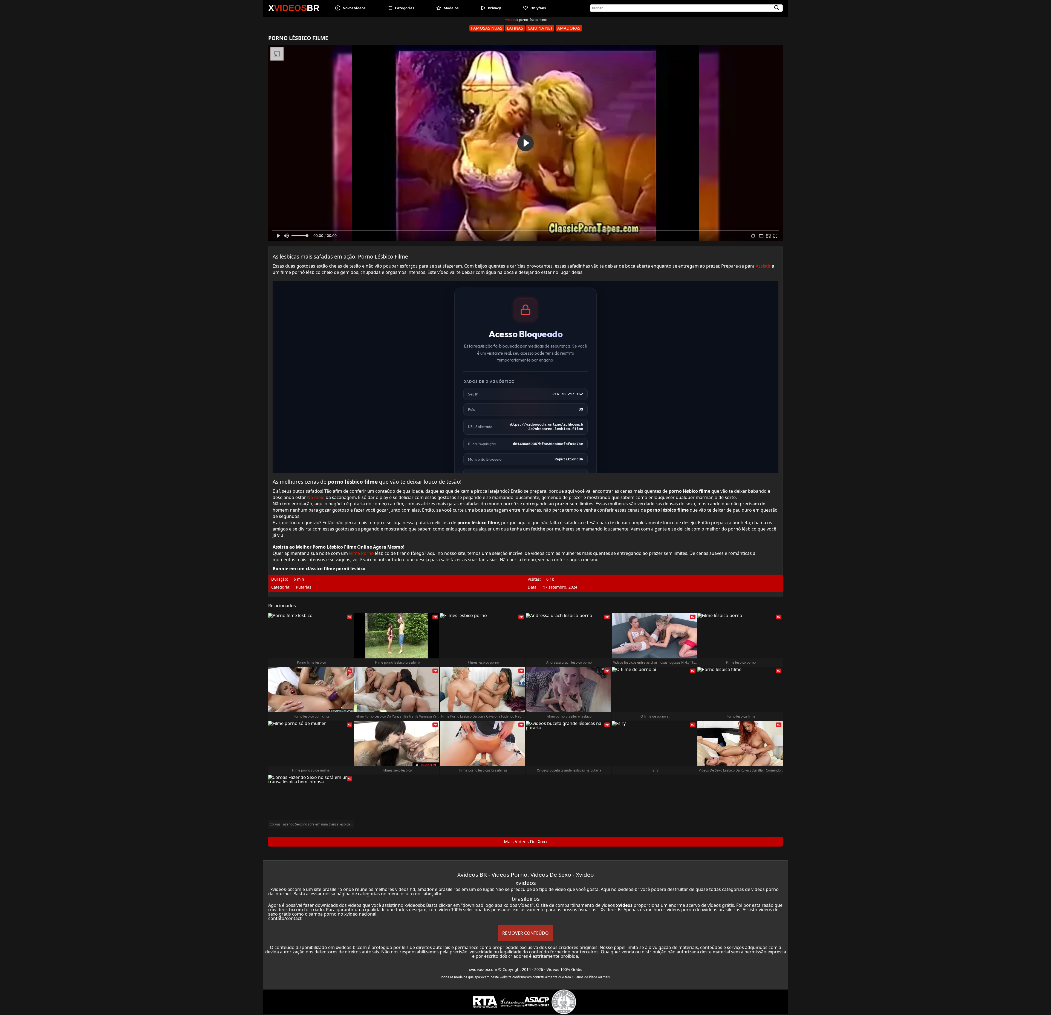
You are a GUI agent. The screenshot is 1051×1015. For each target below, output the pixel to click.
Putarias (303, 587)
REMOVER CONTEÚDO (525, 933)
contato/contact (285, 918)
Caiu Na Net (540, 28)
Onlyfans (538, 7)
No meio (316, 497)
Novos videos (354, 7)
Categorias (404, 7)
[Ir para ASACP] (536, 1002)
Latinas (515, 28)
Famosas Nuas (486, 28)
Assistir (763, 266)
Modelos (451, 7)
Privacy (494, 7)
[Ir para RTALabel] (485, 1002)
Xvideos (510, 20)
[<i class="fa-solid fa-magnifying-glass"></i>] (777, 8)
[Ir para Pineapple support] (564, 1002)
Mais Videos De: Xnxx (525, 842)
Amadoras (568, 28)
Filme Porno (361, 553)
